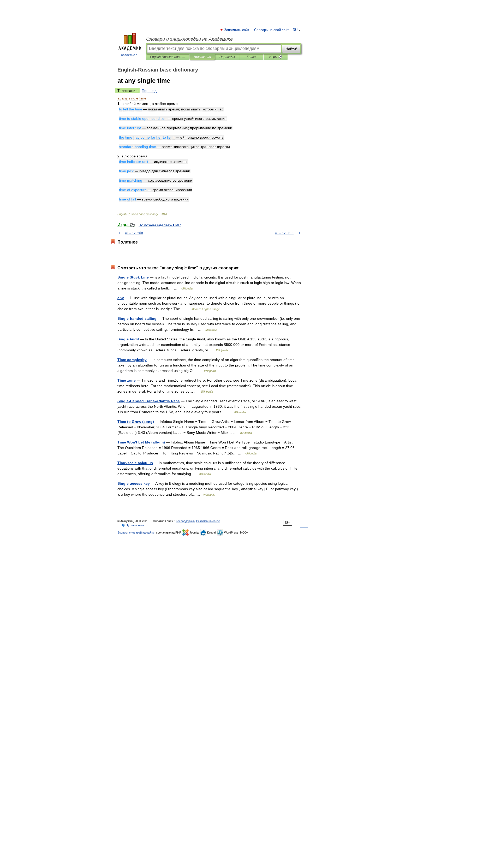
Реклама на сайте (208, 521)
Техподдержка (185, 521)
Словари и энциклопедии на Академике (189, 39)
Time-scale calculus (135, 463)
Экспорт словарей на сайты (135, 532)
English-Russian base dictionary (167, 57)
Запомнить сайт (237, 30)
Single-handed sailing (137, 318)
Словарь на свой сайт (271, 30)
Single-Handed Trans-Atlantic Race (148, 401)
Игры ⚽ (275, 57)
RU (295, 30)
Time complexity (132, 360)
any (120, 298)
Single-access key (133, 483)
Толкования (202, 57)
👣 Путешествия (132, 525)
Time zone (126, 380)
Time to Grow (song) (135, 421)
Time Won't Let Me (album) (141, 442)
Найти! (291, 49)
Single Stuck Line (133, 277)
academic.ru (130, 55)
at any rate (134, 232)
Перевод (149, 90)
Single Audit (128, 339)
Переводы (227, 57)
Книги (251, 57)
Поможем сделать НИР (160, 225)
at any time (284, 232)
